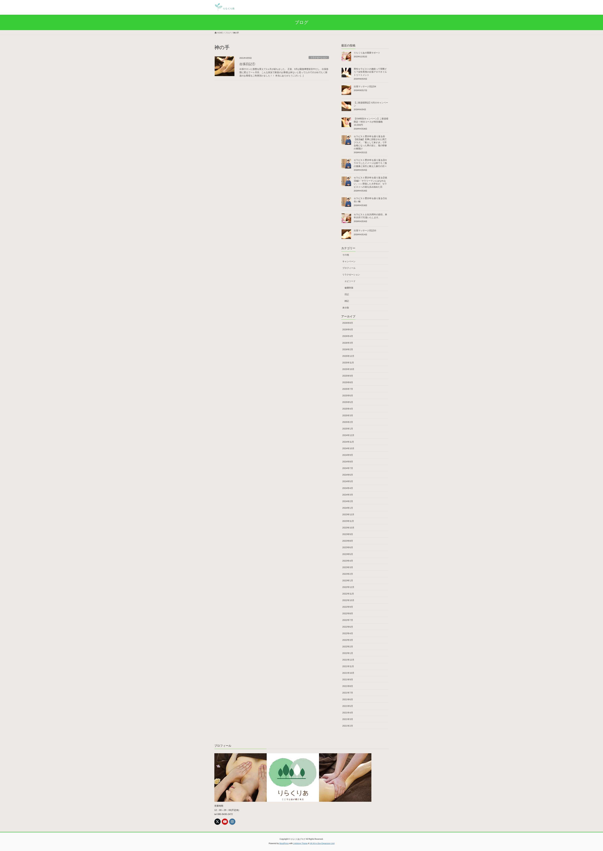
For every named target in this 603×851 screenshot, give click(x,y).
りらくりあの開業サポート (367, 52)
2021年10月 (348, 673)
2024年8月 (347, 461)
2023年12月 (348, 514)
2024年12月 (348, 435)
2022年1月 (347, 653)
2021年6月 (347, 699)
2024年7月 (347, 468)
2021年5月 (347, 706)
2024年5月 (347, 481)
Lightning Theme (300, 843)
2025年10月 (348, 369)
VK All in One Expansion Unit (322, 843)
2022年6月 (347, 627)
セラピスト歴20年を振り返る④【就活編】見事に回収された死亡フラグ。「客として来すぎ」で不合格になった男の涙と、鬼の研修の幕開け (370, 142)
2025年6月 (347, 395)
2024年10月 (348, 448)
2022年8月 (347, 613)
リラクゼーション (319, 57)
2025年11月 (348, 362)
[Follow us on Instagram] (232, 822)
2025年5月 (347, 402)
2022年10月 (348, 600)
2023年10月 (348, 527)
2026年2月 (347, 349)
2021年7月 (347, 692)
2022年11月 (348, 593)
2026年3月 (347, 343)
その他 (345, 255)
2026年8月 (347, 323)
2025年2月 (347, 422)
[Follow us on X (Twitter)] (217, 822)
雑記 (347, 301)
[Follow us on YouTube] (225, 822)
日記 (347, 294)
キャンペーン (349, 261)
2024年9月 (347, 455)
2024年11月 (348, 442)
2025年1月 (347, 428)
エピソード (350, 281)
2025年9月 (347, 376)
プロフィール (349, 268)
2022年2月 (347, 646)
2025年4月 (347, 408)
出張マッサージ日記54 (365, 86)
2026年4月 (347, 336)
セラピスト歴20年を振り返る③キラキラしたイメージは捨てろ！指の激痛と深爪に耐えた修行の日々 (370, 163)
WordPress (284, 843)
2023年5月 (347, 554)
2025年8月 (347, 382)
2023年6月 (347, 547)
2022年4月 (347, 633)
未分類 (345, 307)
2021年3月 (347, 719)
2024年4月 (347, 488)
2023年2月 (347, 574)
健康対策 (349, 287)
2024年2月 (347, 501)
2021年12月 (348, 659)
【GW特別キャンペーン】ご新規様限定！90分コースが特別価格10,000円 (371, 121)
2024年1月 (347, 508)
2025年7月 (347, 389)
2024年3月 (347, 494)
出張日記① (247, 64)
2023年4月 (347, 560)
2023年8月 (347, 541)
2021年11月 (348, 666)
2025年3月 (347, 415)
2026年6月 (347, 329)
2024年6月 (347, 475)
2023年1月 (347, 580)
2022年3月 (347, 640)
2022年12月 (348, 587)
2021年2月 (347, 726)
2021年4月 (347, 712)
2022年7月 (347, 620)
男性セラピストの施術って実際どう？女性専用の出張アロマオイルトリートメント (370, 72)
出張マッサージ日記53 (365, 230)
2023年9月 (347, 534)
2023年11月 (348, 521)
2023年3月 (347, 567)
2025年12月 (348, 356)
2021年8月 (347, 686)
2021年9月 (347, 679)
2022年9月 (347, 607)
